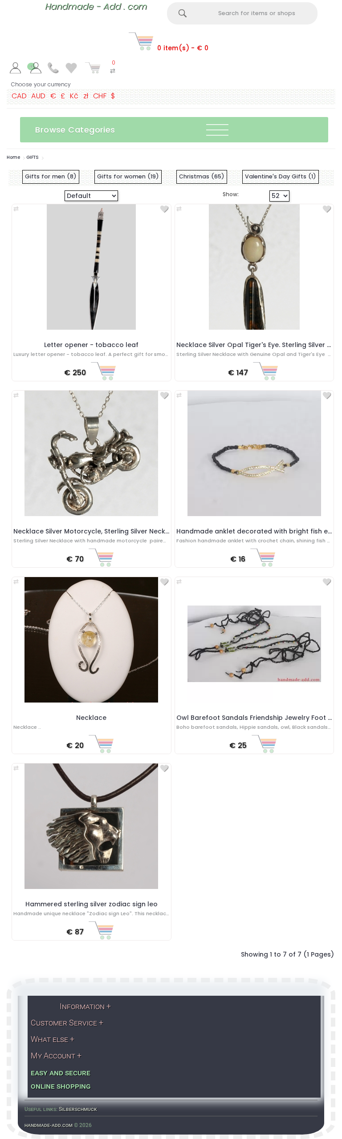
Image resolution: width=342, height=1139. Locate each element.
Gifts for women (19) (128, 176)
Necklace (91, 717)
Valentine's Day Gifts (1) (280, 176)
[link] (15, 69)
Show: (224, 194)
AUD (38, 96)
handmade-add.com (48, 1125)
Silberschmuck (78, 1109)
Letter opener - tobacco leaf (91, 344)
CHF (99, 96)
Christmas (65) (201, 176)
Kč (74, 96)
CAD (19, 96)
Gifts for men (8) (51, 176)
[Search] (182, 13)
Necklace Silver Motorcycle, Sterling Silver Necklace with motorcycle (123, 531)
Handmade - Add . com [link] (96, 6)
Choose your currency (41, 84)
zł (86, 96)
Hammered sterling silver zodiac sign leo (91, 904)
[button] (174, 129)
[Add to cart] (103, 373)
